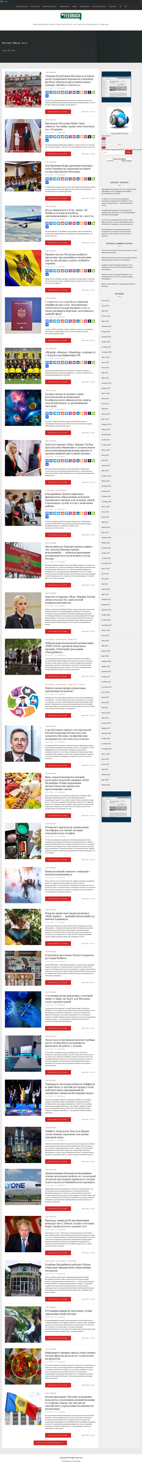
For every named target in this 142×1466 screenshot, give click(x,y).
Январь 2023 (106, 481)
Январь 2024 (106, 429)
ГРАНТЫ (112, 6)
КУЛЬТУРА (35, 6)
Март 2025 (105, 378)
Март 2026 (105, 321)
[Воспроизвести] (104, 138)
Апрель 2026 (106, 316)
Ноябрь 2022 (106, 491)
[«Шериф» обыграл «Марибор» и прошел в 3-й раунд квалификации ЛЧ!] (23, 383)
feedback (61, 88)
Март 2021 (105, 594)
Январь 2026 (106, 331)
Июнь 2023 (105, 455)
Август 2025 (106, 357)
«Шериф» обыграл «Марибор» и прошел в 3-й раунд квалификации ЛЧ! (70, 353)
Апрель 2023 (106, 465)
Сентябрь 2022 (106, 501)
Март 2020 (105, 656)
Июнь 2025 (105, 367)
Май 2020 (105, 646)
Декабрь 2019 (106, 671)
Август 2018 (106, 754)
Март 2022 (105, 532)
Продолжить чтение (57, 111)
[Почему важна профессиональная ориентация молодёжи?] (23, 719)
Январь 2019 (106, 728)
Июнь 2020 (105, 640)
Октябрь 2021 (106, 558)
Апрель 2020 (106, 651)
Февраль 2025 (106, 383)
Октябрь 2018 (106, 743)
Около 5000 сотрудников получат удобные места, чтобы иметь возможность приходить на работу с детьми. (70, 1042)
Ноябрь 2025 (106, 342)
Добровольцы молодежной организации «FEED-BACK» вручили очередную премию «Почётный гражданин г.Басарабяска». (69, 647)
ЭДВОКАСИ (64, 6)
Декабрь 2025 (106, 337)
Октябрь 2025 (106, 347)
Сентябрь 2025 (107, 352)
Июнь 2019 (105, 702)
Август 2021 (105, 568)
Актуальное (51, 72)
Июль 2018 (105, 759)
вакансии (72, 1261)
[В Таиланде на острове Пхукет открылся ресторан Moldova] (23, 985)
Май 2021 (105, 584)
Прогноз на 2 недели (126, 160)
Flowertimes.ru (67, 1461)
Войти (6, 1)
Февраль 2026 (106, 326)
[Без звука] (104, 147)
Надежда (105, 274)
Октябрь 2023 (106, 445)
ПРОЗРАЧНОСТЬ (99, 6)
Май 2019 (105, 707)
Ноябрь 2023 (106, 440)
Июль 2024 (105, 398)
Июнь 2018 (105, 764)
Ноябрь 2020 (106, 615)
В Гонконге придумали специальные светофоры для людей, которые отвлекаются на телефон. (67, 830)
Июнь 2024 (105, 403)
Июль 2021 (105, 573)
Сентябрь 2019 (106, 687)
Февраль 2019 (106, 723)
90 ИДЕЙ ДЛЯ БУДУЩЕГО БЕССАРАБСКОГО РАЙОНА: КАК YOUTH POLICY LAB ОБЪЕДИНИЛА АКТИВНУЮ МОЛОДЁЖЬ (118, 213)
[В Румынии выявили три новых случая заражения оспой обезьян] (23, 1342)
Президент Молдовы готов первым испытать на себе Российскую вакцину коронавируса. (117, 267)
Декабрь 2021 (106, 548)
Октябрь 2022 (106, 496)
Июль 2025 (105, 362)
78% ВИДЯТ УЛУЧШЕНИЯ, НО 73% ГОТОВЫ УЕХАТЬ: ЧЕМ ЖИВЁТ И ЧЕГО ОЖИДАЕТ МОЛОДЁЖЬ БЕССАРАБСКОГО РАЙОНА (119, 192)
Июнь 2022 (105, 517)
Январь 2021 (106, 604)
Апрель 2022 (106, 527)
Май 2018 (105, 769)
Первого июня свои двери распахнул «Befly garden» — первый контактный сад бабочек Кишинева (69, 916)
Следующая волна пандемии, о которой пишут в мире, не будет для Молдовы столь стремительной (69, 998)
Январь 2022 (106, 543)
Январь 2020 (106, 666)
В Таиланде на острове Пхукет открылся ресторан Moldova (69, 956)
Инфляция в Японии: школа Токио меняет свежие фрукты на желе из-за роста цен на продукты (70, 1355)
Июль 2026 (105, 300)
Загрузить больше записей (50, 1442)
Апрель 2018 (106, 774)
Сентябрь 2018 (106, 749)
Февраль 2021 (106, 599)
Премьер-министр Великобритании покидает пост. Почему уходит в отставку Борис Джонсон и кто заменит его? (70, 1223)
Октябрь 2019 (106, 682)
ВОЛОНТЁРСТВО (50, 6)
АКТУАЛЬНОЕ (22, 6)
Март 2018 (105, 780)
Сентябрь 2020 (107, 625)
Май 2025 (105, 373)
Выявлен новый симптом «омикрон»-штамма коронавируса (68, 873)
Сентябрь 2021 (106, 563)
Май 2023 (105, 460)
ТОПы (74, 6)
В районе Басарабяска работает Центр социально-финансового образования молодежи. (68, 1267)
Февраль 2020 (106, 661)
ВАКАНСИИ (84, 6)
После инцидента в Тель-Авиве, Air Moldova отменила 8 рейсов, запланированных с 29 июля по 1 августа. (69, 213)
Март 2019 (105, 718)
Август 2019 (106, 692)
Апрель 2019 (106, 713)
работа (82, 684)
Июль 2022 (105, 512)
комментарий (89, 112)
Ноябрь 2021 (106, 553)
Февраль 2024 (106, 424)
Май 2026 (105, 311)
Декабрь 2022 (106, 486)
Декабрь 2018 (106, 733)
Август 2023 (106, 450)
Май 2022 (105, 522)
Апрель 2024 (106, 414)
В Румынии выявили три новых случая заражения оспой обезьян (68, 1312)
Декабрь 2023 (106, 434)
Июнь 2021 (105, 579)
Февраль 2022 (106, 537)
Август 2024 (106, 393)
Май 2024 (105, 409)
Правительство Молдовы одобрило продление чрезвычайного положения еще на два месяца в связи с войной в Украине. (68, 259)
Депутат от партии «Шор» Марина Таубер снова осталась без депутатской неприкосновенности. (70, 599)
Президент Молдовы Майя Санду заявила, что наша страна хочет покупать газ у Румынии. (69, 126)
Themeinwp (76, 1461)
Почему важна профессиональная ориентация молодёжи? (65, 689)
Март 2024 (105, 419)
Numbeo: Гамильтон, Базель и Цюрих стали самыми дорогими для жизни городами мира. (67, 1134)
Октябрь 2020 (106, 620)
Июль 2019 (105, 697)
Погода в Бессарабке (119, 159)
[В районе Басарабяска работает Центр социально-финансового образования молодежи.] (23, 1296)
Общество (72, 639)
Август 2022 (106, 507)
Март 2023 (105, 470)
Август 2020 (106, 630)
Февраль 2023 (106, 476)
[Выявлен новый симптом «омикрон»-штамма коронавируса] (23, 902)
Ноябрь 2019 (106, 677)
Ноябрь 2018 (106, 738)
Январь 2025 (106, 388)
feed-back (50, 490)
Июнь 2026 (105, 306)
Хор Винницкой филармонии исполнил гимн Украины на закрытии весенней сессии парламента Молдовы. (69, 168)
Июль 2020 (105, 635)
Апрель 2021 (106, 589)
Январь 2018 (106, 785)
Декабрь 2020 (106, 610)
